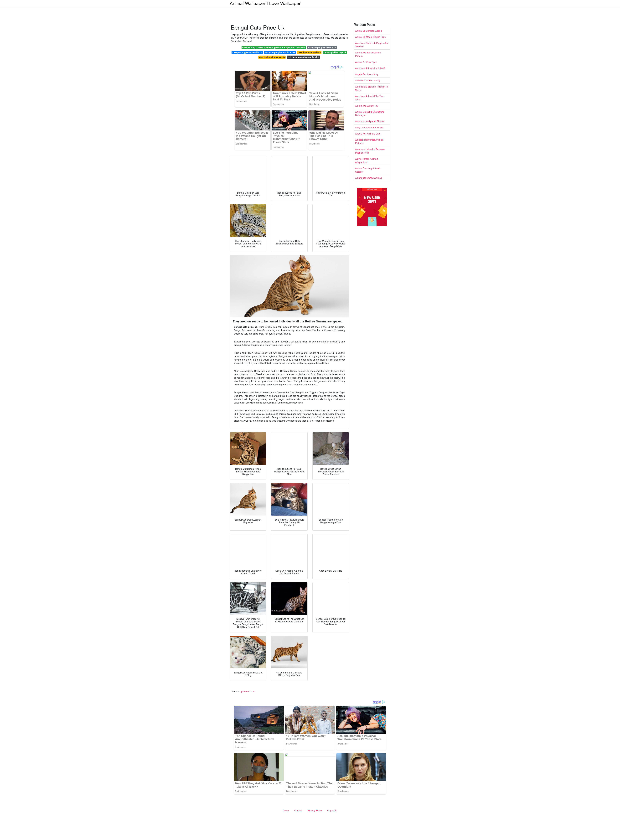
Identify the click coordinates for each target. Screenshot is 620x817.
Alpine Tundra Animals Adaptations (366, 160)
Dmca (286, 810)
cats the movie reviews (309, 52)
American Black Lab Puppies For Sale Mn (372, 44)
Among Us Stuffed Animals (368, 177)
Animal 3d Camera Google (368, 30)
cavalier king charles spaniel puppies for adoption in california (273, 47)
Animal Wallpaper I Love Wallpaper (265, 3)
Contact (298, 810)
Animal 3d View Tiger (366, 62)
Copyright (332, 810)
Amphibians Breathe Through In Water (371, 88)
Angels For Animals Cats (367, 133)
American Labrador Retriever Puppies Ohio (370, 151)
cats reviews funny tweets (272, 57)
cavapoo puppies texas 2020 (322, 47)
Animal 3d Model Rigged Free (370, 36)
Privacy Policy (315, 810)
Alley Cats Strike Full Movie (369, 127)
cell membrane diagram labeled (303, 57)
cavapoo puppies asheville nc (247, 52)
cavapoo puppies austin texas (280, 52)
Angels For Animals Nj (366, 74)
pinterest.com (248, 691)
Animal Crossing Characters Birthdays (369, 113)
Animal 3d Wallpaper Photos (369, 121)
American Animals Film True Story (369, 97)
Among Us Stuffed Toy (366, 105)
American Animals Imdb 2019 (370, 68)
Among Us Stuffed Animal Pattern (368, 54)
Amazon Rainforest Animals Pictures (369, 141)
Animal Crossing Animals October (368, 170)
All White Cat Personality (367, 80)
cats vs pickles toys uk (335, 52)
